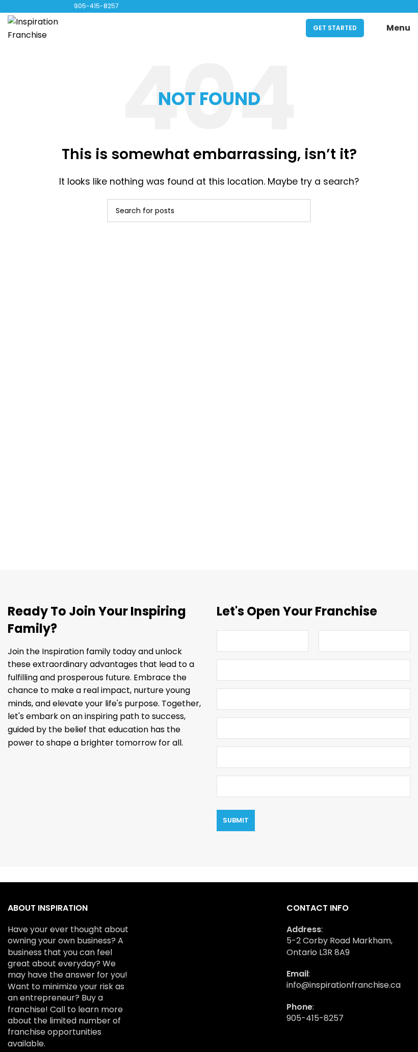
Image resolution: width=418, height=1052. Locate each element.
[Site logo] (43, 27)
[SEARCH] (299, 210)
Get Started (335, 27)
